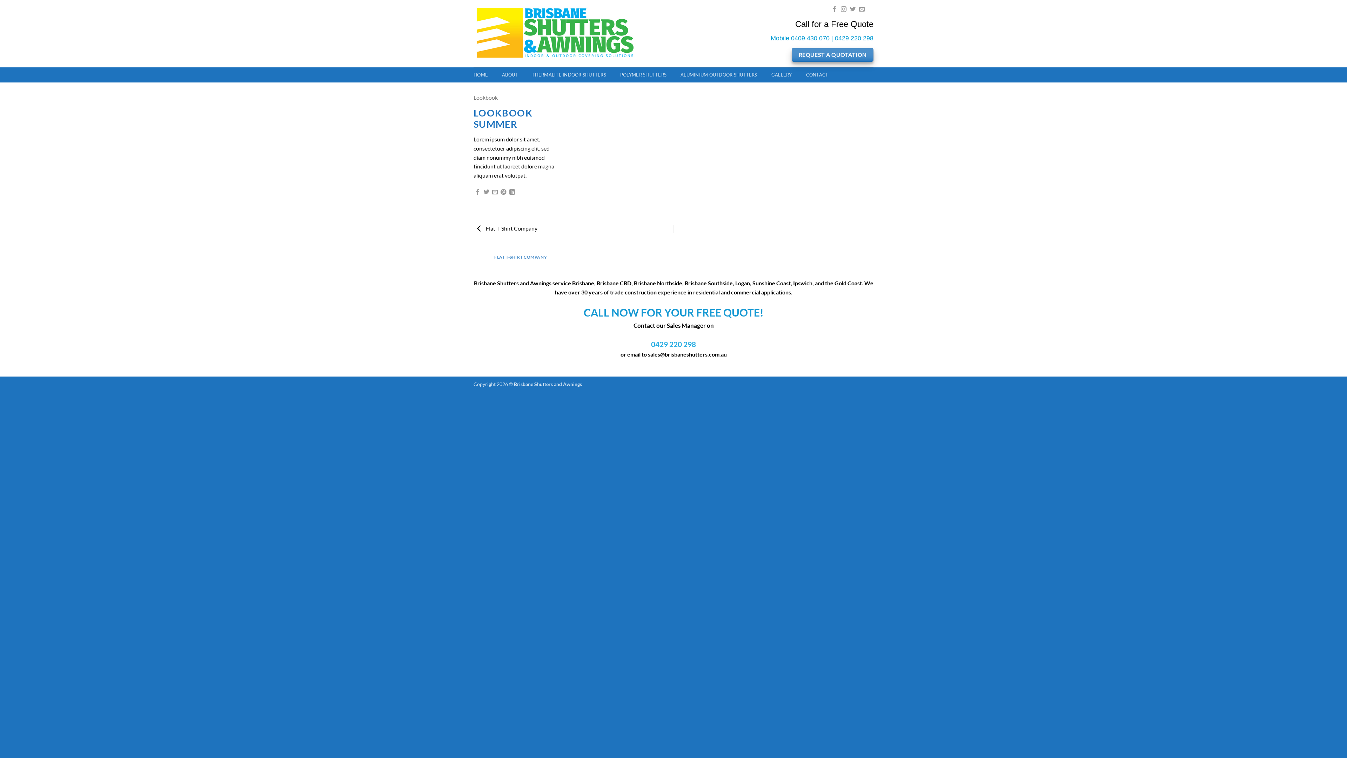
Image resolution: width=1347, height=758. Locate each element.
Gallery (781, 75)
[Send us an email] (862, 9)
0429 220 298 (854, 38)
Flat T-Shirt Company (511, 228)
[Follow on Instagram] (843, 9)
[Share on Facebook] (478, 192)
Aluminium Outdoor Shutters (719, 75)
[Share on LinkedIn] (512, 192)
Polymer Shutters (643, 75)
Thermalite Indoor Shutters (569, 75)
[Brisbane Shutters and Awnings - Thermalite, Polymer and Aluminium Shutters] (561, 34)
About (510, 75)
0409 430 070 (810, 38)
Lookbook (486, 97)
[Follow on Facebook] (834, 9)
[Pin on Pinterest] (503, 192)
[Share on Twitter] (486, 192)
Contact (817, 75)
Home (481, 75)
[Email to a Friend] (495, 192)
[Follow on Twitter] (853, 9)
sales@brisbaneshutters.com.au (687, 354)
